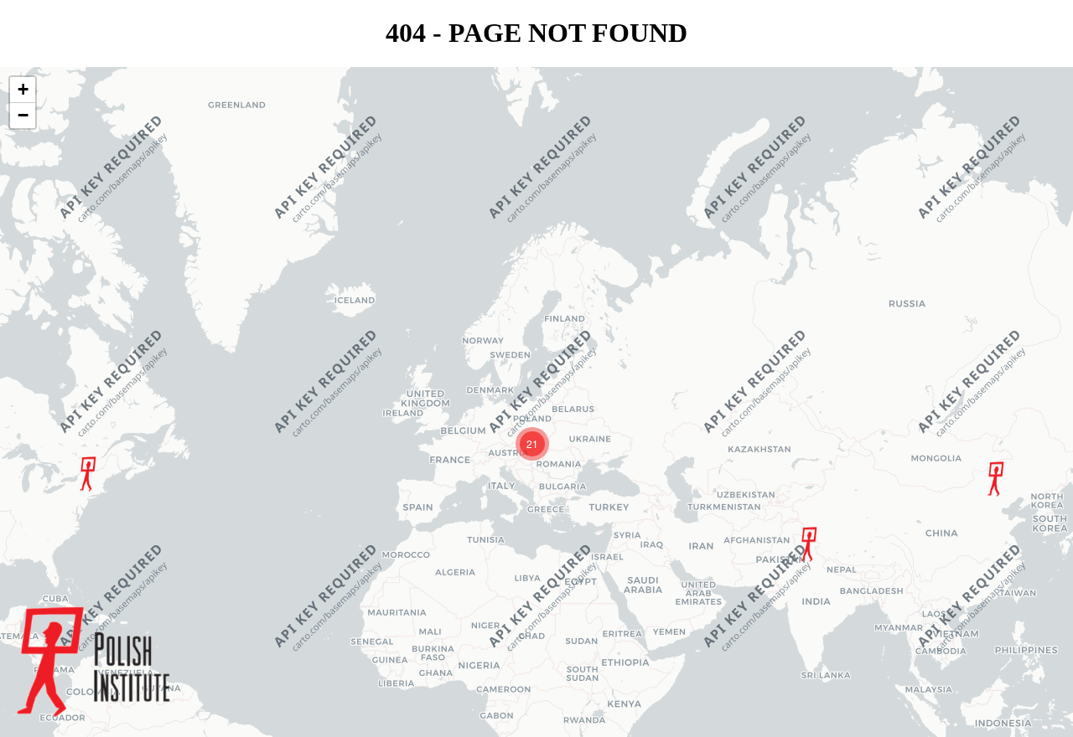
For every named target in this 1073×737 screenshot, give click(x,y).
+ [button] (23, 89)
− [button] (23, 115)
